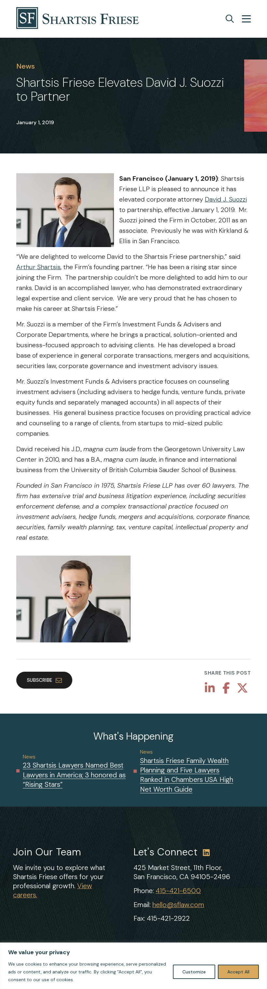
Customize (194, 972)
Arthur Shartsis (38, 267)
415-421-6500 (178, 890)
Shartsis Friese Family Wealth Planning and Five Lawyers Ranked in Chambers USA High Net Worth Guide (186, 775)
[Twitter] (242, 688)
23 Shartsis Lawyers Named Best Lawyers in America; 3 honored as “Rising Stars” (74, 775)
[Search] (229, 18)
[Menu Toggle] (246, 19)
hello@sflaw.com (178, 904)
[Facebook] (226, 688)
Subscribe (39, 680)
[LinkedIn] (210, 688)
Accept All (238, 972)
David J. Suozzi (226, 199)
